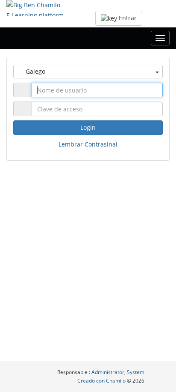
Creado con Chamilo (102, 380)
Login (88, 127)
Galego (34, 71)
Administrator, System (117, 372)
